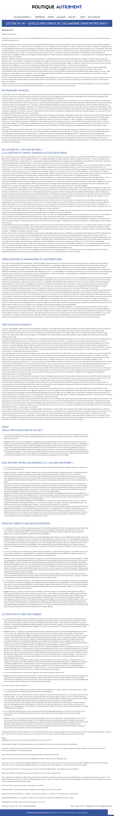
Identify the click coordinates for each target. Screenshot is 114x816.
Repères (51, 17)
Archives (71, 17)
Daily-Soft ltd (82, 812)
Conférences (40, 17)
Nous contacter (94, 17)
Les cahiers (61, 17)
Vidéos (82, 17)
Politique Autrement (22, 17)
